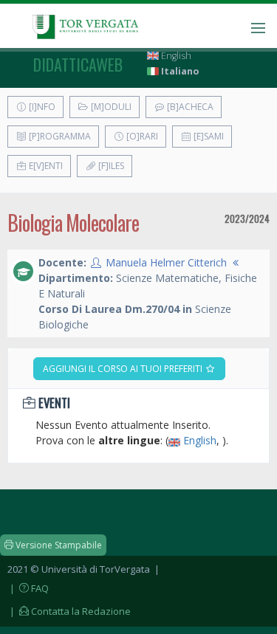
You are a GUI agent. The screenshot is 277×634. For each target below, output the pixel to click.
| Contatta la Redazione (69, 611)
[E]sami (207, 136)
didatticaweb (78, 64)
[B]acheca (189, 106)
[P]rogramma (59, 136)
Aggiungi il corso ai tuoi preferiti (124, 368)
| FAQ (28, 588)
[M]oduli (110, 106)
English (175, 55)
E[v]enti (45, 165)
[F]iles (110, 165)
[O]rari (141, 136)
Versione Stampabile (57, 545)
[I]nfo (41, 106)
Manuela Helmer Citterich (166, 262)
